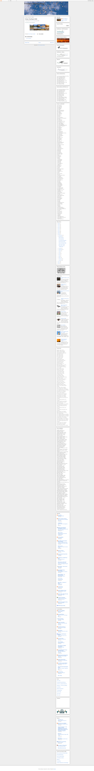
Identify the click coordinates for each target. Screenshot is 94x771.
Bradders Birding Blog (61, 659)
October (60, 248)
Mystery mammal (60, 742)
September (60, 249)
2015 (59, 224)
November (60, 236)
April (59, 256)
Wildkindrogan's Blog (61, 605)
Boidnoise (59, 733)
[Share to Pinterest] (42, 33)
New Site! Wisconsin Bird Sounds (62, 738)
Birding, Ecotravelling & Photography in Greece (62, 528)
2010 (59, 231)
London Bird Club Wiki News (61, 682)
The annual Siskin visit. (61, 559)
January (60, 260)
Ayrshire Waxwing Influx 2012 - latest (64, 332)
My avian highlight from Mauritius (62, 571)
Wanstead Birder (60, 618)
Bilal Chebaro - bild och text (62, 566)
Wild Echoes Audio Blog (62, 741)
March (60, 257)
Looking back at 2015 (61, 647)
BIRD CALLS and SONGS (62, 723)
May (59, 254)
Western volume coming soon (62, 720)
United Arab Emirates (62, 241)
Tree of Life (58, 693)
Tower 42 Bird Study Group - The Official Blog (62, 650)
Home (40, 42)
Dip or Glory (60, 675)
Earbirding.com (60, 719)
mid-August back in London (62, 627)
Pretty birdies (60, 578)
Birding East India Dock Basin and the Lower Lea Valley (63, 655)
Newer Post (27, 42)
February (60, 258)
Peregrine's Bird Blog (61, 597)
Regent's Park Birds (61, 622)
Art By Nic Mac (60, 586)
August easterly (60, 611)
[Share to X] (40, 33)
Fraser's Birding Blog (34, 4)
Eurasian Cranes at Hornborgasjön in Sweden (64, 340)
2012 (59, 228)
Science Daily (59, 691)
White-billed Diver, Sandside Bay (62, 660)
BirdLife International (60, 688)
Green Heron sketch (62, 244)
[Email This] (39, 33)
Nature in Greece (60, 550)
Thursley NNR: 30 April (61, 642)
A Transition (59, 554)
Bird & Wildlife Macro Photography (61, 570)
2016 (59, 223)
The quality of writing (61, 619)
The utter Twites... (61, 638)
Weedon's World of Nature (62, 518)
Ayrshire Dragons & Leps (62, 590)
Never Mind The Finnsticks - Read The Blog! (62, 541)
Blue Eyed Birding (61, 614)
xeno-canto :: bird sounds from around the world (62, 745)
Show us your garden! (61, 602)
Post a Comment (28, 38)
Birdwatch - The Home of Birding (62, 685)
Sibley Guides (60, 532)
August (60, 250)
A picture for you (60, 587)
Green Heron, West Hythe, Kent (62, 246)
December (60, 235)
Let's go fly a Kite (60, 579)
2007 (59, 261)
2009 (59, 232)
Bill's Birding (60, 630)
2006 (59, 263)
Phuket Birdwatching (60, 754)
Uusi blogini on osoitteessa (62, 730)
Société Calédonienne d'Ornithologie (62, 762)
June (60, 253)
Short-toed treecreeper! (61, 594)
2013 (59, 227)
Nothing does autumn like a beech (63, 631)
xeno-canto (58, 680)
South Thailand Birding (60, 756)
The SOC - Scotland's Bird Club (62, 683)
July (59, 252)
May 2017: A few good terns (62, 639)
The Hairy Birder (60, 537)
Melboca (58, 759)
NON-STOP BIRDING (61, 610)
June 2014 (59, 656)
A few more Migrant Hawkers (62, 591)
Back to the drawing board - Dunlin (64, 305)
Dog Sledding (60, 567)
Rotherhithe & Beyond (61, 626)
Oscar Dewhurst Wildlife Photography (62, 646)
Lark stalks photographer (62, 240)
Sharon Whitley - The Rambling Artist (61, 575)
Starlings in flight (63, 318)
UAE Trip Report (61, 237)
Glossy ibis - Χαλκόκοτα (61, 551)
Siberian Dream (63, 311)
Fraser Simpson (65, 18)
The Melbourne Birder (60, 757)
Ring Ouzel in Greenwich (61, 672)
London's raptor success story (62, 635)
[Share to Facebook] (41, 33)
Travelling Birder (59, 690)
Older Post (52, 42)
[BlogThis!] (40, 33)
